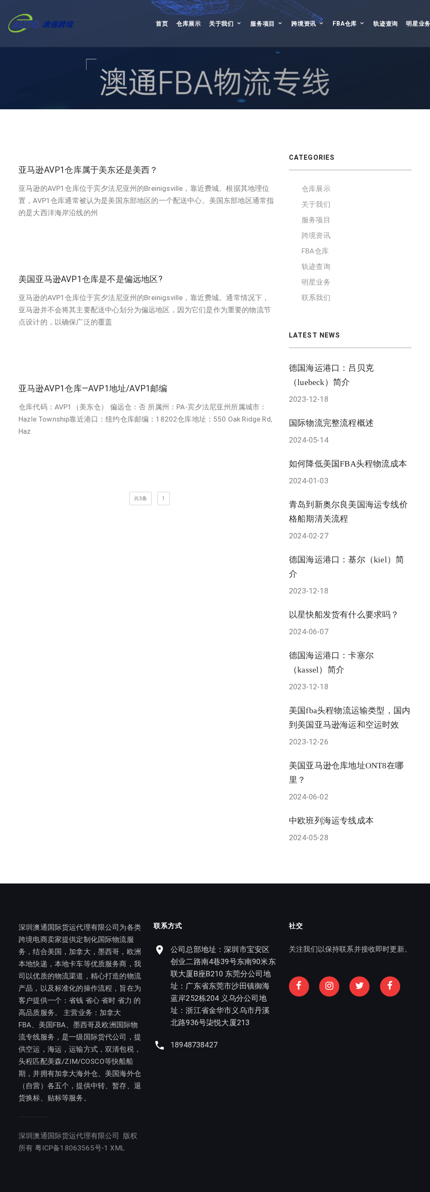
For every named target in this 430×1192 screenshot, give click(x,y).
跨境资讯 (303, 23)
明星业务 (316, 282)
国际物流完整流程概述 (331, 422)
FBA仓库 (345, 23)
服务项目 (262, 23)
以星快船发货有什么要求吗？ (344, 614)
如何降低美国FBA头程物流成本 (348, 463)
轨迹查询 (385, 23)
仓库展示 (188, 23)
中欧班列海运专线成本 (331, 820)
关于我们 (221, 23)
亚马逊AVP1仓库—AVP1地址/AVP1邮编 (93, 388)
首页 (162, 23)
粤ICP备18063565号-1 (72, 1148)
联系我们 (316, 297)
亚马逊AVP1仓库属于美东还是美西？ (88, 170)
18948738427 (194, 1044)
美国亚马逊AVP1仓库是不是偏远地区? (90, 279)
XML (117, 1148)
